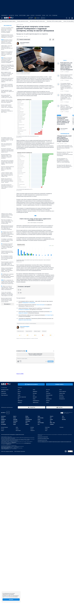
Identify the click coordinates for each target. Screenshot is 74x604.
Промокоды (54, 15)
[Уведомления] (69, 18)
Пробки (43, 15)
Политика (48, 393)
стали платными (40, 304)
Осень (47, 391)
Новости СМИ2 (19, 373)
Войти (21, 361)
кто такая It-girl (48, 315)
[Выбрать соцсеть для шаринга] (53, 39)
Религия (47, 400)
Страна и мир (62, 393)
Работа (47, 396)
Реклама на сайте (4, 389)
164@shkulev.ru (13, 442)
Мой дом (35, 396)
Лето (34, 395)
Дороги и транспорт (22, 396)
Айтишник (44, 331)
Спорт (60, 389)
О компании (3, 393)
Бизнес (19, 391)
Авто (19, 389)
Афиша (28, 15)
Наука (34, 398)
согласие (6, 596)
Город (19, 395)
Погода (16, 15)
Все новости (7, 25)
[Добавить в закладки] (50, 39)
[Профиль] (72, 18)
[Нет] (18, 292)
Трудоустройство (29, 331)
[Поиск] (66, 18)
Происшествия (49, 395)
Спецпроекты (62, 398)
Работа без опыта (20, 331)
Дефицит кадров (37, 331)
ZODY (47, 15)
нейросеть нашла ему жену (24, 319)
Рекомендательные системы (42, 440)
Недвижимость (4, 15)
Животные (20, 400)
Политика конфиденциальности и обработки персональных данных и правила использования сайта (54, 441)
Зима (34, 389)
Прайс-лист (3, 391)
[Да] (18, 289)
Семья (47, 402)
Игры (50, 15)
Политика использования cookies (43, 438)
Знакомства (11, 15)
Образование (35, 402)
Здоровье (20, 402)
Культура (35, 393)
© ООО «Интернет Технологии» (19, 451)
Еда (18, 398)
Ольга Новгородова (24, 326)
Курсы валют (38, 15)
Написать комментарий (24, 39)
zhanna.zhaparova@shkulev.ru (6, 447)
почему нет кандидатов (24, 309)
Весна (19, 393)
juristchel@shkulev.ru (27, 443)
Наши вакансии (4, 395)
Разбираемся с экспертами (28, 302)
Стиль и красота (62, 391)
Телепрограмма (22, 15)
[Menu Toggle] (1, 18)
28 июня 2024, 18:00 (19, 36)
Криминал (35, 391)
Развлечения (49, 398)
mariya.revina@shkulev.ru (5, 448)
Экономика (61, 396)
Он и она (48, 389)
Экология (61, 395)
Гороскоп (32, 15)
